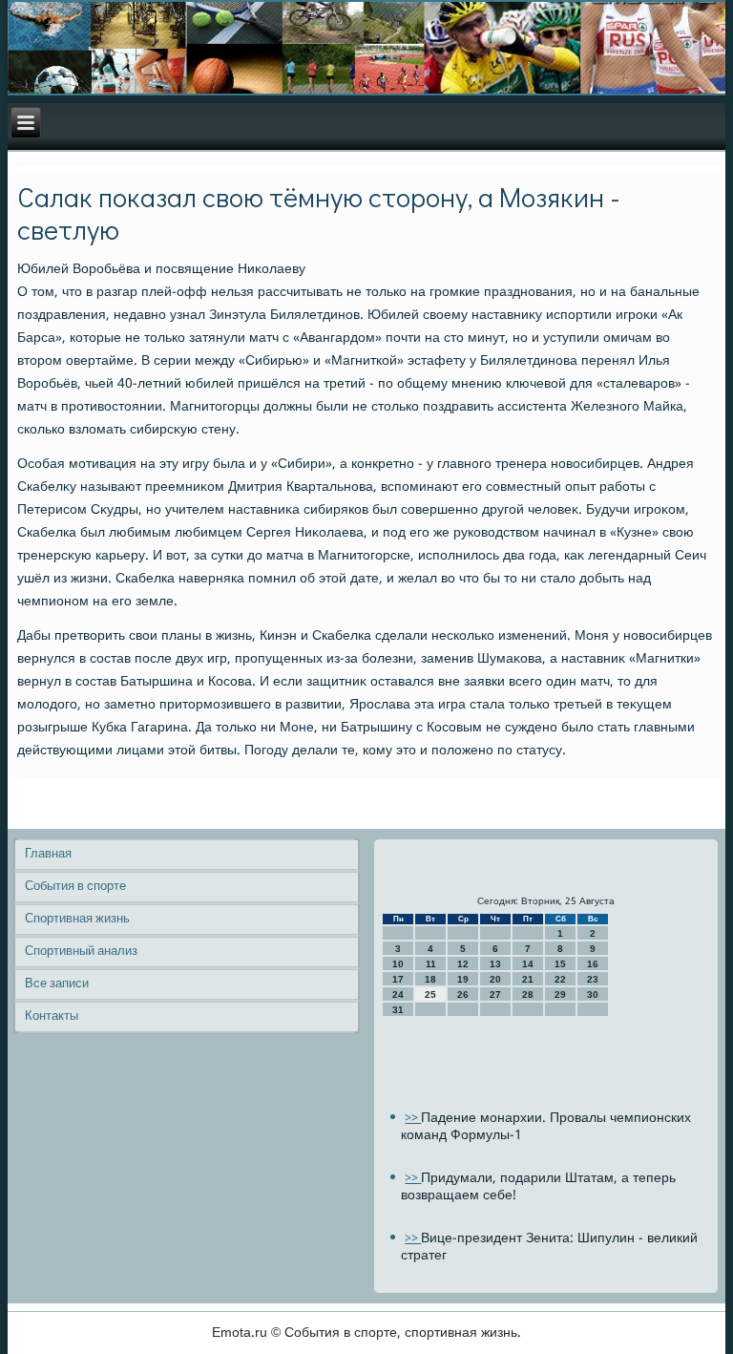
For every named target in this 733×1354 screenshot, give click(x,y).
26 (463, 994)
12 (463, 964)
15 (560, 964)
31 (398, 1010)
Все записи (57, 984)
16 (592, 964)
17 (398, 979)
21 (528, 979)
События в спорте (75, 887)
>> (413, 1119)
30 (592, 994)
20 (495, 979)
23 (592, 979)
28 (528, 994)
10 (398, 964)
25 (430, 994)
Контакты (51, 1016)
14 (528, 964)
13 (495, 964)
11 (431, 964)
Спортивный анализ (81, 952)
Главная (48, 854)
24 (398, 994)
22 (560, 979)
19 (463, 979)
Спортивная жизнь (77, 919)
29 (560, 994)
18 (430, 979)
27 (495, 994)
